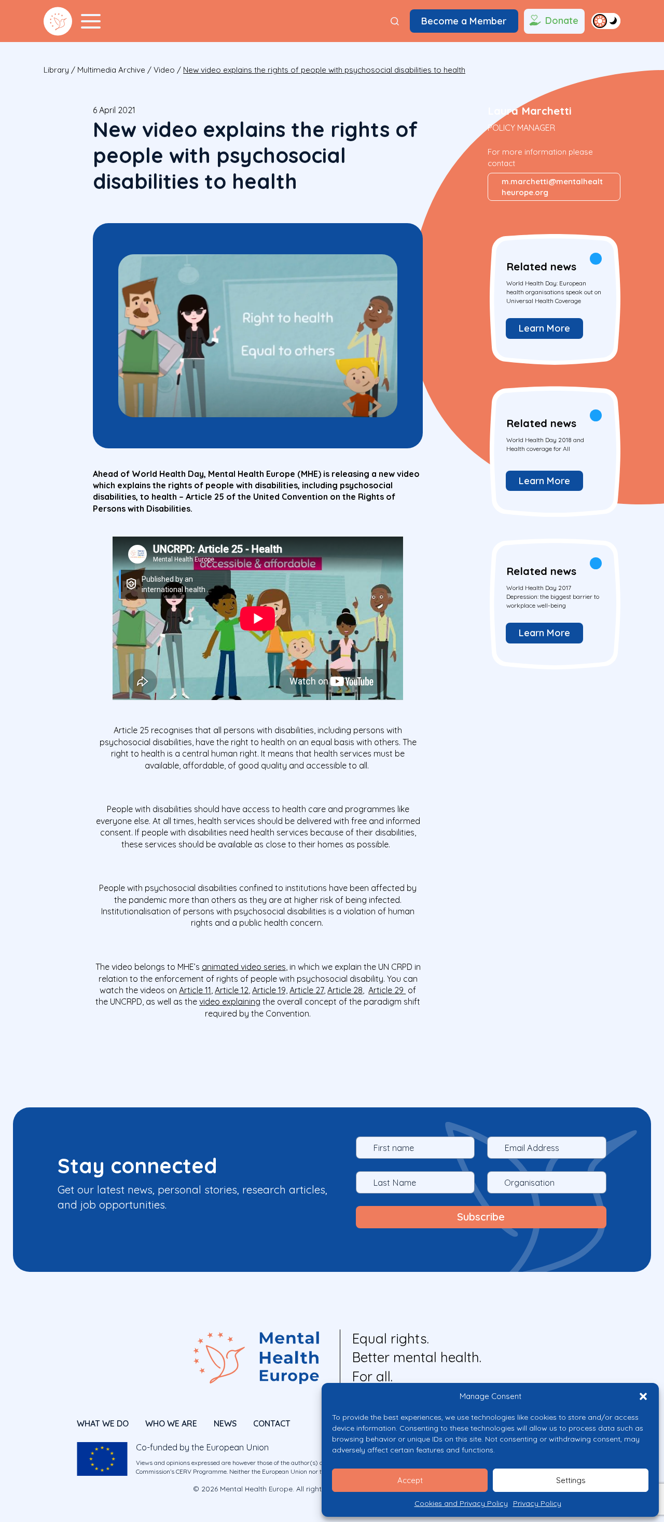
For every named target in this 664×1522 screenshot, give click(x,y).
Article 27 (306, 990)
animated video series (244, 967)
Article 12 (231, 990)
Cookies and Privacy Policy (461, 1503)
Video (164, 70)
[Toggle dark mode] (605, 21)
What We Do (103, 1423)
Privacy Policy (537, 1503)
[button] (643, 1396)
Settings (571, 1480)
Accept (410, 1480)
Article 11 (195, 990)
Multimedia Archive (111, 70)
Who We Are (171, 1423)
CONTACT (271, 1423)
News (225, 1423)
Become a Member (463, 21)
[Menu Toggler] (90, 21)
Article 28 (345, 990)
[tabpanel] (554, 298)
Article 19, (269, 990)
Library (56, 70)
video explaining (229, 1001)
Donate (561, 20)
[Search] (395, 21)
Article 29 (387, 990)
